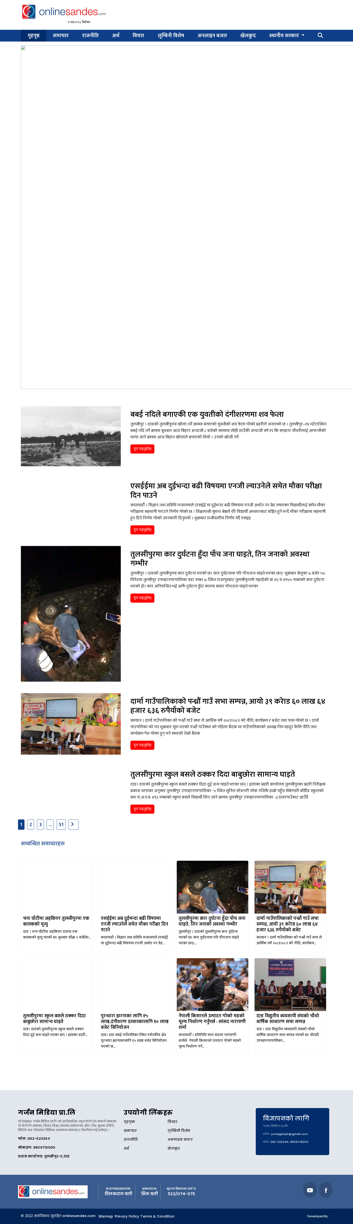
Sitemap (105, 1216)
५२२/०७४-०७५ (181, 1194)
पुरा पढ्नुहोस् (142, 449)
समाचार (61, 35)
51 (61, 824)
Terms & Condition (157, 1216)
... (50, 824)
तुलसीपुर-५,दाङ (57, 1156)
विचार (138, 35)
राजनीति (90, 35)
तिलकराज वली (119, 1194)
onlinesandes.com (78, 1215)
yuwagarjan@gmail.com (289, 1134)
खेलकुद (248, 35)
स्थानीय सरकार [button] (284, 35)
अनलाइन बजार (212, 35)
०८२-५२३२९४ (38, 1138)
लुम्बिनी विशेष (171, 35)
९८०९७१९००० (44, 1147)
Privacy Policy (127, 1216)
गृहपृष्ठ (34, 35)
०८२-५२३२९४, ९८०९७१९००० (289, 1142)
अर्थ (115, 35)
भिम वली (149, 1194)
